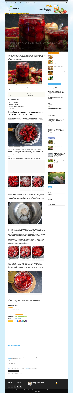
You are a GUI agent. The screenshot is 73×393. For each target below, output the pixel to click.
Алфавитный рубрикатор (53, 204)
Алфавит (11, 13)
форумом (9, 358)
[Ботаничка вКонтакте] (62, 0)
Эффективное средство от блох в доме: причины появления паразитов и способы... (59, 154)
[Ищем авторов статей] (56, 178)
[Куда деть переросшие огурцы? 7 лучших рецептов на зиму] (50, 73)
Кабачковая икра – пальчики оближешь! (55, 108)
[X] (25, 321)
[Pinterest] (20, 321)
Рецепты (17, 2)
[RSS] (67, 0)
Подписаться (27, 368)
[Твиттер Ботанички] (65, 0)
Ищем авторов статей (53, 182)
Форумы (30, 2)
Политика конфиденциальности (52, 389)
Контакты (59, 389)
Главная (7, 13)
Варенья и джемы (19, 314)
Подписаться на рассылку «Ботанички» (16, 373)
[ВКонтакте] (17, 321)
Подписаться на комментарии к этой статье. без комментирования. (23, 368)
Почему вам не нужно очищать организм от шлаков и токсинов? (59, 77)
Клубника (21, 316)
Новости (50, 192)
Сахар (17, 316)
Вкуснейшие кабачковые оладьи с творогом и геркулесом (58, 62)
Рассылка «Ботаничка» (19, 389)
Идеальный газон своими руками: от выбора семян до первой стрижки (59, 160)
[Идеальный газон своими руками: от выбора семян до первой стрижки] (50, 160)
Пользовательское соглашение (41, 389)
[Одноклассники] (19, 321)
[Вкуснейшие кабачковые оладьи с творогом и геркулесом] (50, 62)
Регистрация (9, 0)
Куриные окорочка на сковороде (53, 126)
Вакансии (25, 389)
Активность (13, 0)
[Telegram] (22, 321)
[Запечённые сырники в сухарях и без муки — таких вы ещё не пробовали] (50, 57)
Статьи (7, 2)
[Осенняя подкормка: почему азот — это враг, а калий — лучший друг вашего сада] (50, 142)
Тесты (12, 2)
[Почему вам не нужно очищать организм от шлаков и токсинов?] (50, 78)
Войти (6, 0)
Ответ (35, 2)
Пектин (25, 316)
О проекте (13, 389)
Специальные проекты (24, 13)
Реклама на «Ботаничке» (32, 389)
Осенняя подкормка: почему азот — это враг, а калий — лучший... (59, 142)
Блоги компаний (23, 2)
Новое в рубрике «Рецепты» (53, 53)
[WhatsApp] (23, 321)
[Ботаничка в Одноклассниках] (61, 0)
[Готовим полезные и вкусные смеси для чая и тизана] (50, 68)
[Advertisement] (26, 334)
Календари (16, 13)
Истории (50, 194)
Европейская (18, 318)
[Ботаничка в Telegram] (64, 0)
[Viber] (26, 321)
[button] (66, 2)
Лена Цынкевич (10, 48)
